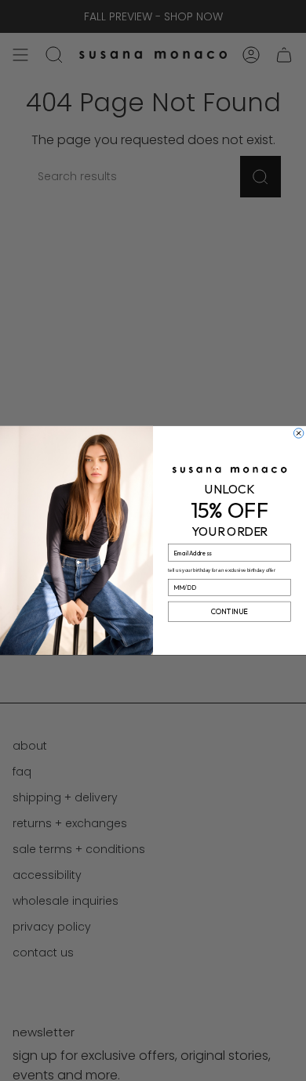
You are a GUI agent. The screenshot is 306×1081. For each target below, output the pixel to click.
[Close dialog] (298, 433)
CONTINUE (229, 611)
